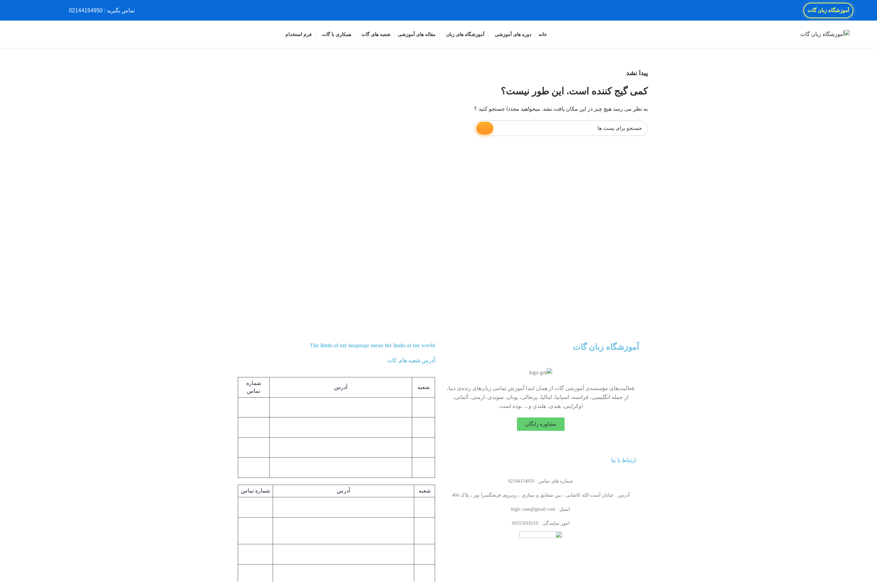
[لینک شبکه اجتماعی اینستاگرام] (39, 10)
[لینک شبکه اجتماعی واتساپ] (31, 10)
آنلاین (424, 554)
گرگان (424, 530)
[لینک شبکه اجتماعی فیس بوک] (55, 10)
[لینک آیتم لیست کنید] (540, 481)
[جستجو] (30, 34)
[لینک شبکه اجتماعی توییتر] (47, 10)
